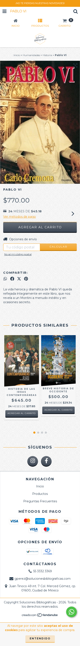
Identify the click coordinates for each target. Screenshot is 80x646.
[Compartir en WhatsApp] (5, 279)
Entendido (40, 638)
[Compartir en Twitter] (19, 279)
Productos (40, 494)
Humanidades (31, 55)
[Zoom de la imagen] (75, 65)
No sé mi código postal (18, 254)
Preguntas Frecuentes (40, 501)
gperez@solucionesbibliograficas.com (43, 579)
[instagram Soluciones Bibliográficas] (32, 461)
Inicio (17, 55)
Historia (47, 55)
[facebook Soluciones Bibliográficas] (46, 461)
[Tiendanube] (40, 616)
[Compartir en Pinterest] (26, 279)
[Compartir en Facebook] (12, 279)
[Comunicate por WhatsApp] (71, 612)
